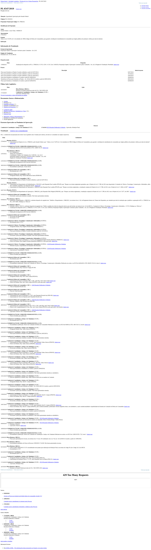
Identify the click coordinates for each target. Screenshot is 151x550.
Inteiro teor (19, 9)
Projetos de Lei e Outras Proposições (29, 1)
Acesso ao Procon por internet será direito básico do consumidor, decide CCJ (23, 496)
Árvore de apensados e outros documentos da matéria (14, 95)
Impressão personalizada (145, 8)
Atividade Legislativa (13, 1)
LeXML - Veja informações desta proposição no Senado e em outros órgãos (28, 548)
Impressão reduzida (145, 5)
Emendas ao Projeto (9, 104)
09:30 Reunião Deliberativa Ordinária (56, 127)
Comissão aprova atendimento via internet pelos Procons (18, 501)
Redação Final (7, 114)
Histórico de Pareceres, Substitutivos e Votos (15, 111)
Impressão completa (145, 6)
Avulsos (6, 101)
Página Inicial (4, 1)
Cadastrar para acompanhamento (7, 2)
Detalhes (11, 522)
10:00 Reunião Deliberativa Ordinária (56, 244)
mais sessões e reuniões (6, 541)
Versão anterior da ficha (18, 2)
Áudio (10, 520)
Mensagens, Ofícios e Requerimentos (13, 116)
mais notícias (4, 509)
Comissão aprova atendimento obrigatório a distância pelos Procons (20, 506)
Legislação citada (8, 109)
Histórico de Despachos (10, 107)
